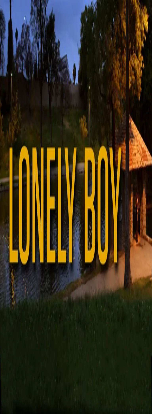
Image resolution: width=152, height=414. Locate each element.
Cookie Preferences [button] (22, 341)
